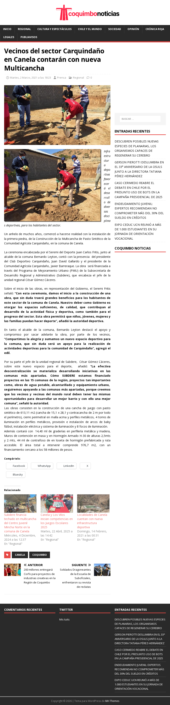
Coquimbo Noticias (133, 248)
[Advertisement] (142, 81)
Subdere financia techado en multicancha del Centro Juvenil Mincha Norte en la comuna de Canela (20, 523)
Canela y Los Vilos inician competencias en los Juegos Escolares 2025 (57, 521)
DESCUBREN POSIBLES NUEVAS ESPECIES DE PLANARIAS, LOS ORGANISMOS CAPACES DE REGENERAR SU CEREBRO (140, 624)
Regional (24, 29)
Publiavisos (29, 37)
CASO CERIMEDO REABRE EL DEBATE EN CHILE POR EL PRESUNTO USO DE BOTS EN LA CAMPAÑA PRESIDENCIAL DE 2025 (139, 654)
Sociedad (114, 29)
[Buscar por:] (140, 118)
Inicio (7, 29)
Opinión (133, 29)
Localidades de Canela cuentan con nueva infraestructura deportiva (92, 521)
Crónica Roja (155, 29)
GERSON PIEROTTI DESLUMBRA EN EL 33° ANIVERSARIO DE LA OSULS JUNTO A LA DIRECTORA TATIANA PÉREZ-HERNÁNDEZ (140, 639)
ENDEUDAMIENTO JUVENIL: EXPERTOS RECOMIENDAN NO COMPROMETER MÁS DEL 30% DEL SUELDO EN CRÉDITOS (139, 669)
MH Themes (112, 701)
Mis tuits (64, 619)
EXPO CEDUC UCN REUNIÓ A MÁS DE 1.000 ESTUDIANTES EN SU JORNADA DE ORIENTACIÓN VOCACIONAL (139, 684)
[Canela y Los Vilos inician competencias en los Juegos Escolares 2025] (57, 503)
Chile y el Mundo (90, 29)
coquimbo (39, 555)
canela (20, 555)
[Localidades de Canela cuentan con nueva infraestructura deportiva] (93, 503)
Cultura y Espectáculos (54, 29)
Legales (8, 37)
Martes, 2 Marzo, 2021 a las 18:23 (30, 77)
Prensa (61, 77)
